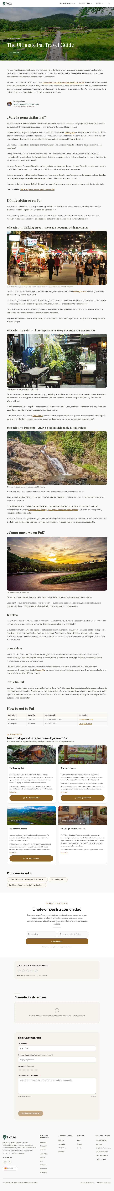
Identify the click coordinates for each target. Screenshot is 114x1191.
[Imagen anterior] (19, 754)
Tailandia (17, 39)
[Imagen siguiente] (43, 754)
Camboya (43, 1154)
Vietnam (43, 1142)
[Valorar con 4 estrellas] (32, 971)
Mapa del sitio (101, 1159)
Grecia (79, 1148)
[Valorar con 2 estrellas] (23, 971)
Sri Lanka (43, 1165)
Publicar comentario (30, 1113)
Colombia (61, 1144)
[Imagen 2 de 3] (31, 823)
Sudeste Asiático (66, 3)
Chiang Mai (70, 132)
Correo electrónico (35, 1055)
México (61, 1140)
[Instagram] (5, 1162)
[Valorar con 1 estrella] (19, 971)
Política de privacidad (87, 1182)
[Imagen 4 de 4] (84, 823)
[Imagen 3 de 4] (83, 823)
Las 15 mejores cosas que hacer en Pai (37, 189)
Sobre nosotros (101, 1140)
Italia (78, 1140)
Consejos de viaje (102, 1152)
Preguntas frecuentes (103, 1148)
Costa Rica (62, 1148)
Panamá (61, 1152)
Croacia (79, 1144)
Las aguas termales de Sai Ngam (63, 510)
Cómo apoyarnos (102, 1155)
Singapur (43, 1172)
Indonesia (43, 1169)
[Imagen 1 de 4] (80, 823)
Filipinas (43, 1150)
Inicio (9, 39)
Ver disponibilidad (32, 798)
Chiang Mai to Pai (86, 719)
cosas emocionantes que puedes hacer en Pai (63, 82)
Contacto (99, 1144)
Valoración (26, 1066)
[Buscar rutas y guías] (108, 3)
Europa (98, 3)
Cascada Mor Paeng (37, 510)
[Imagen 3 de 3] (32, 823)
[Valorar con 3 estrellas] (28, 971)
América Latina (84, 3)
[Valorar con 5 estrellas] (36, 971)
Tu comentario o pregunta (29, 1075)
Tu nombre (23, 1044)
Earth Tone (38, 415)
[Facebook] (10, 1162)
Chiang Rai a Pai (85, 724)
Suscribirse (57, 941)
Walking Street (79, 291)
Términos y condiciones (103, 1182)
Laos (41, 1161)
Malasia (42, 1157)
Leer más (12, 792)
